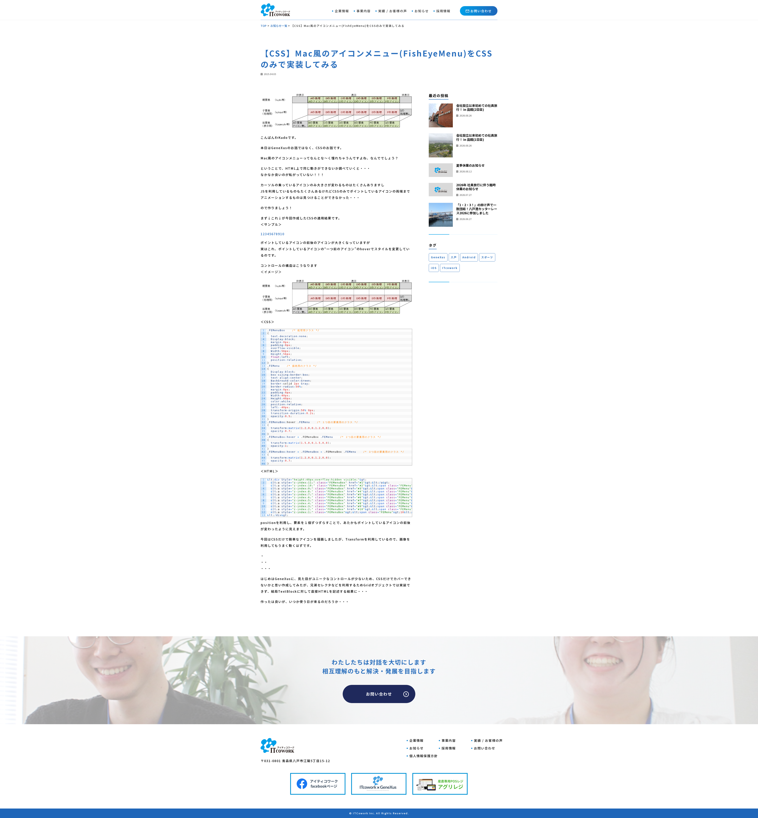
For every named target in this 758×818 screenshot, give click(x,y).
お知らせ (422, 10)
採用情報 (443, 10)
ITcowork (450, 268)
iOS (434, 268)
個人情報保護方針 (423, 755)
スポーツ (487, 257)
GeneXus (438, 257)
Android (469, 257)
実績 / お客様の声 (392, 10)
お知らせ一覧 (278, 26)
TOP (264, 26)
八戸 (454, 257)
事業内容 (363, 10)
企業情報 (342, 10)
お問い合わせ (481, 10)
